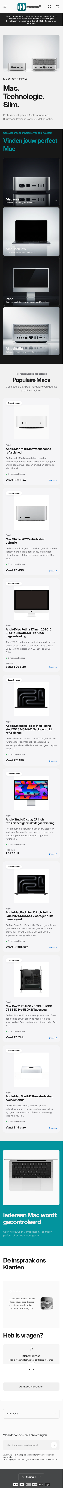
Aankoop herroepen (31, 1386)
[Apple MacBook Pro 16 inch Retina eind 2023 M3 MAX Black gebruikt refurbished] (31, 699)
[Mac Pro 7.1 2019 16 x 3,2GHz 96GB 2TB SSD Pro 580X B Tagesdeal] (31, 979)
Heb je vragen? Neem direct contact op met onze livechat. (31, 1361)
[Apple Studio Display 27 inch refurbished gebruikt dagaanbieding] (31, 793)
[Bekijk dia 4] (37, 1370)
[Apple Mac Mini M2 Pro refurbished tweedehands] (31, 1070)
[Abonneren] (54, 1445)
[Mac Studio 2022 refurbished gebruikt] (31, 512)
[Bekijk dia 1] (26, 1370)
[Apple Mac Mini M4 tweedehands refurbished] (31, 422)
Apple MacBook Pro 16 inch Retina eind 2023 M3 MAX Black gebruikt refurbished (29, 729)
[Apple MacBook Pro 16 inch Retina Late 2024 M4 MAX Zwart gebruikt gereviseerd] (31, 886)
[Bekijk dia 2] (29, 1370)
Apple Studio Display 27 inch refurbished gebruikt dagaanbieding (30, 821)
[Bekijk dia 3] (33, 1370)
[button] (16, 1312)
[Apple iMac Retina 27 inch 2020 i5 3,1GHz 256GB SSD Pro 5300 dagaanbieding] (31, 603)
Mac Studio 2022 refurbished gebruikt (25, 540)
